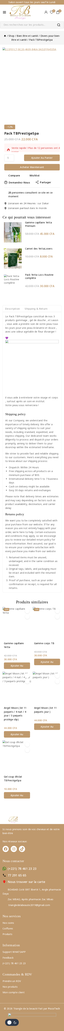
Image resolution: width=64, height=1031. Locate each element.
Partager (45, 182)
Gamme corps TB (44, 643)
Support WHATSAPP (14, 951)
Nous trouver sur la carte (26, 882)
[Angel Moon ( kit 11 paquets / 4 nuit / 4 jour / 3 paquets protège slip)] (17, 688)
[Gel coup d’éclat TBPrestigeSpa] (17, 756)
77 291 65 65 (17, 875)
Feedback (8, 957)
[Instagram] (14, 849)
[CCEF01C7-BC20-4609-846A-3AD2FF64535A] (32, 81)
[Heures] (5, 35)
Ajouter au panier (42, 157)
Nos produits (10, 986)
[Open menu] (4, 12)
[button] (17, 665)
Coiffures (8, 928)
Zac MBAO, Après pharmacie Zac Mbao (30, 899)
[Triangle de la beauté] (21, 12)
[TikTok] (22, 849)
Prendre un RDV (12, 981)
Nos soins (8, 922)
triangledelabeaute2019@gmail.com (29, 905)
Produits (7, 934)
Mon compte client (14, 992)
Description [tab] (12, 308)
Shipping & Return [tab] (36, 308)
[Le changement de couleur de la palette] (12, 1022)
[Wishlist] (27, 611)
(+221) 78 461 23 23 (22, 869)
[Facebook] (6, 849)
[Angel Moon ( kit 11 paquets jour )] (47, 688)
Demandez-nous (19, 182)
